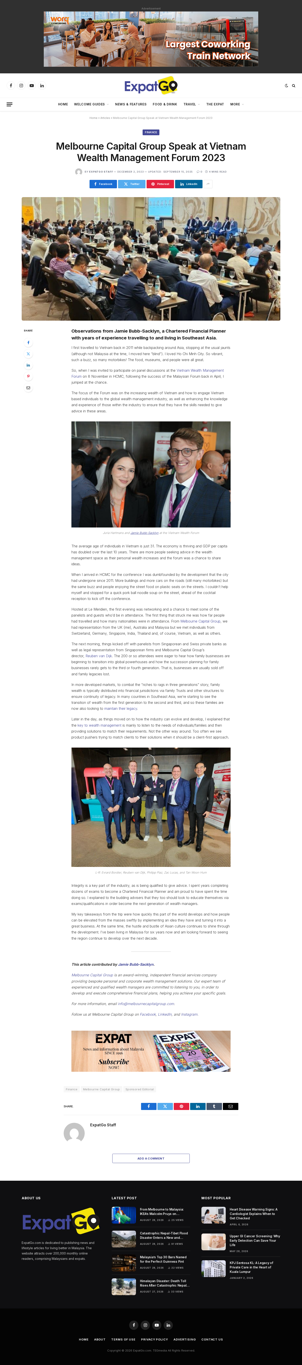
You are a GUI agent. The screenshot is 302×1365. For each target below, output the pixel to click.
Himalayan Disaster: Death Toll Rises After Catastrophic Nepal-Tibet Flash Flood (164, 1283)
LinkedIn (165, 1014)
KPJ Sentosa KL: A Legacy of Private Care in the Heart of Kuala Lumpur (251, 1267)
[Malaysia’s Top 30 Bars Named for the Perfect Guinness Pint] (124, 1263)
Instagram (189, 1014)
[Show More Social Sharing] (208, 184)
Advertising (185, 1339)
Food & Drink (165, 104)
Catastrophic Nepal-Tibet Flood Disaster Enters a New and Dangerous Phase (164, 1235)
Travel (189, 104)
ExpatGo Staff (101, 171)
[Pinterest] (28, 376)
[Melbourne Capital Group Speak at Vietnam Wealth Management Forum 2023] (151, 259)
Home (63, 104)
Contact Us (212, 1339)
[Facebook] (28, 342)
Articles (105, 118)
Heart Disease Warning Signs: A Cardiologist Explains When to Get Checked (253, 1213)
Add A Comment (151, 1158)
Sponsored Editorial (140, 1089)
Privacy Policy (154, 1339)
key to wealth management (99, 725)
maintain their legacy (120, 708)
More (235, 104)
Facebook (148, 1014)
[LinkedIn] (28, 365)
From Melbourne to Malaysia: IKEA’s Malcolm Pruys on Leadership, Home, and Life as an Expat (165, 1211)
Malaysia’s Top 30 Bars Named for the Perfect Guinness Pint (163, 1259)
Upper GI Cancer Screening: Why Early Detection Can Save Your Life (255, 1240)
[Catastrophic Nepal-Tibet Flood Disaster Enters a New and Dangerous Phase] (124, 1239)
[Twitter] (28, 353)
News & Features (131, 104)
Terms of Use (123, 1339)
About (100, 1339)
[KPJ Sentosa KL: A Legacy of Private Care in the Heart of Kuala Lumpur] (213, 1268)
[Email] (28, 387)
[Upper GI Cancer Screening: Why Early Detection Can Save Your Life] (213, 1242)
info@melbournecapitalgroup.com (146, 1003)
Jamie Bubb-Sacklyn (144, 533)
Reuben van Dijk (99, 656)
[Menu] (9, 104)
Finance (151, 132)
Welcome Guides (89, 104)
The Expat (215, 104)
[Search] (293, 86)
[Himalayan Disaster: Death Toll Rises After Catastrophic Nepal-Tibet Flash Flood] (124, 1286)
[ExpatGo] (151, 85)
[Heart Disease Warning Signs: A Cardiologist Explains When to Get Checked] (213, 1215)
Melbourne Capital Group (200, 621)
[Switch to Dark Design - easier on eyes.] (286, 85)
